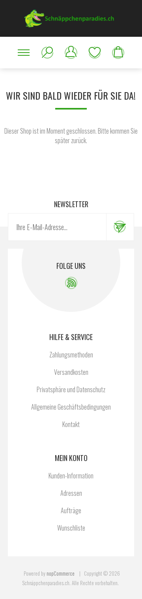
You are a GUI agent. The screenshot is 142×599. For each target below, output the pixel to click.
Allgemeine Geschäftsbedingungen (71, 407)
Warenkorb (118, 52)
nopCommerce (61, 573)
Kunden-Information (71, 475)
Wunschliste (95, 52)
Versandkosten (71, 372)
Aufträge (71, 510)
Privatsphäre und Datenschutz (71, 389)
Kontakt (71, 424)
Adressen (71, 493)
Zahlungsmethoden (71, 354)
